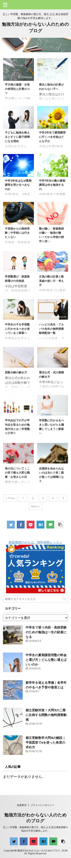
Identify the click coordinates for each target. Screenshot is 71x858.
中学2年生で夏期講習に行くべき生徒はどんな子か (52, 136)
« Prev (10, 498)
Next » (35, 506)
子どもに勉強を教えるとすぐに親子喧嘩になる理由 (17, 136)
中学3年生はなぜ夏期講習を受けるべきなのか (18, 185)
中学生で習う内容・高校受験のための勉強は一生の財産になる (46, 632)
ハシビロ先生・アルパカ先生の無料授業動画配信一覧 (51, 328)
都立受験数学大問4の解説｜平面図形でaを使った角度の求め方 (46, 742)
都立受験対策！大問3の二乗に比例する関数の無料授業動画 (46, 714)
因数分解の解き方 (16, 372)
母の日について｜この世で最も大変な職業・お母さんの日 (17, 472)
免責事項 (21, 805)
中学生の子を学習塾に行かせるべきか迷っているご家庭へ (17, 328)
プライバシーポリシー (42, 805)
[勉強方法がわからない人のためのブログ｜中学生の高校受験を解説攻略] (40, 524)
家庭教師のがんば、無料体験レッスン (35, 542)
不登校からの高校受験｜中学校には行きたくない (17, 233)
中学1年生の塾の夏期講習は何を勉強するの (52, 185)
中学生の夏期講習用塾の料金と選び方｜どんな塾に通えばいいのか (46, 659)
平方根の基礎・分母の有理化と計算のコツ (17, 89)
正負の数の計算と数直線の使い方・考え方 (51, 280)
